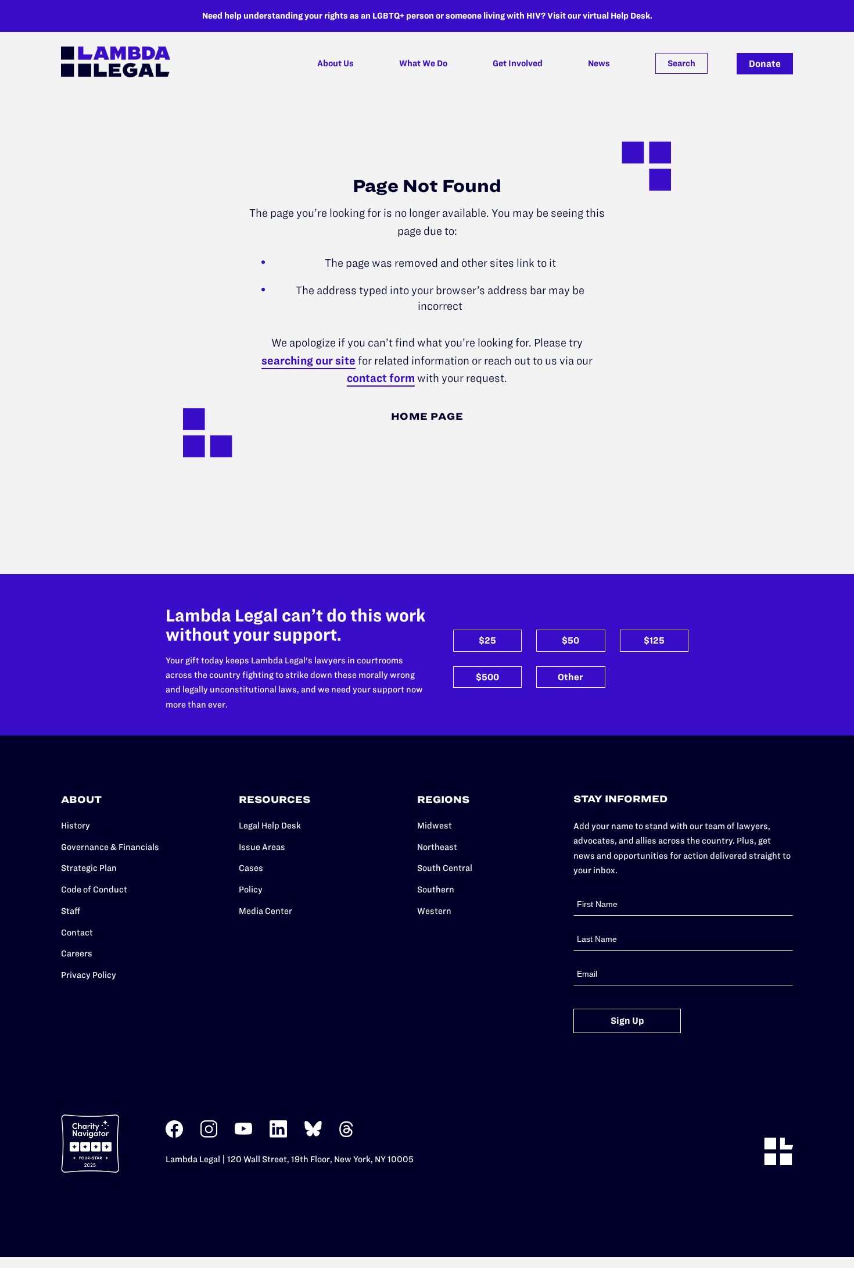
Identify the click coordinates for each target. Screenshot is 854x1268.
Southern (435, 889)
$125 (654, 640)
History (75, 825)
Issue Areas (262, 847)
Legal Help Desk (270, 825)
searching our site (308, 361)
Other (570, 677)
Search (681, 63)
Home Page (427, 416)
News (599, 63)
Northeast (437, 847)
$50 (570, 640)
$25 (487, 640)
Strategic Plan (89, 868)
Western (434, 911)
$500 (487, 677)
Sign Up (627, 1021)
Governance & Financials (110, 847)
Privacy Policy (88, 975)
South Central (444, 868)
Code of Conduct (94, 889)
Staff (70, 911)
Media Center (265, 911)
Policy (251, 889)
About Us (335, 63)
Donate (765, 64)
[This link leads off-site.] (174, 1135)
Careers (76, 953)
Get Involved (518, 63)
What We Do (423, 63)
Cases (251, 868)
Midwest (434, 825)
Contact (77, 932)
